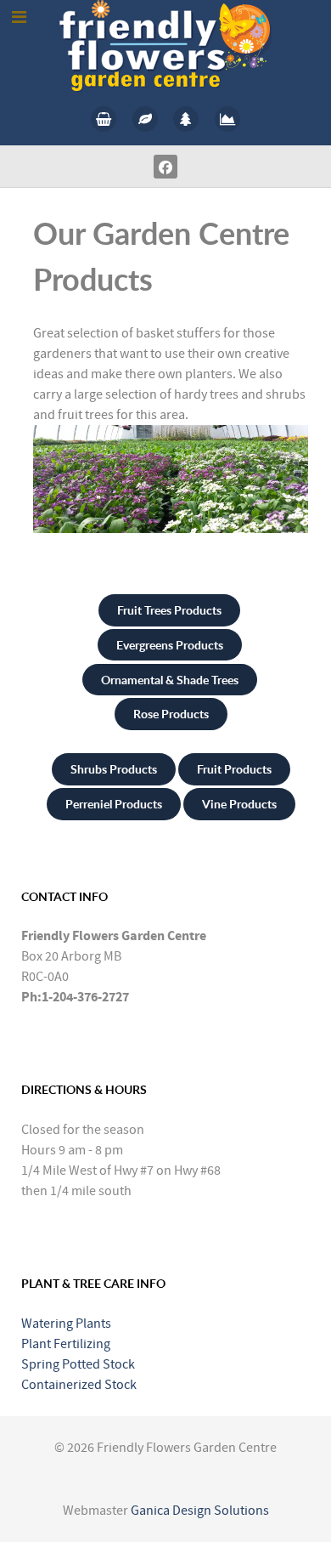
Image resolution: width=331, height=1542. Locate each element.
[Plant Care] (145, 119)
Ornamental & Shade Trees (169, 679)
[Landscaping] (228, 119)
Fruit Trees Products (169, 610)
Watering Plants (66, 1323)
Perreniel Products (113, 804)
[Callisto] (165, 45)
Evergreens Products (169, 645)
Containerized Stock (79, 1384)
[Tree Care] (186, 119)
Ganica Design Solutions (200, 1510)
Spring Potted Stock (78, 1364)
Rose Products (171, 713)
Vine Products (239, 804)
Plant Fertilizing (65, 1344)
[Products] (104, 119)
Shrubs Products (113, 769)
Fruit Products (234, 769)
